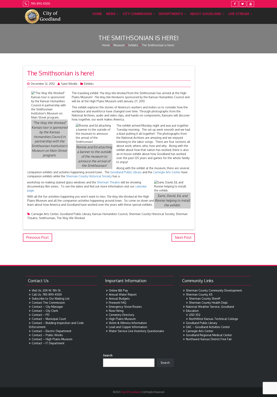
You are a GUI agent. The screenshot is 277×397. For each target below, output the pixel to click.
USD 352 (194, 314)
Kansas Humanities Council (110, 214)
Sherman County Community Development (214, 290)
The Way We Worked (71, 218)
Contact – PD (40, 314)
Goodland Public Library (126, 172)
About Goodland (205, 14)
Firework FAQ (117, 302)
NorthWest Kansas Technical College (213, 319)
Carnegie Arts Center (166, 172)
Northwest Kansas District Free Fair (209, 339)
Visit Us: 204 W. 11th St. (46, 290)
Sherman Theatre (109, 182)
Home (97, 14)
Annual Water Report (123, 294)
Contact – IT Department (48, 343)
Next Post (183, 237)
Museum (119, 45)
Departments (171, 14)
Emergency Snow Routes (125, 306)
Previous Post (37, 237)
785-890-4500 (40, 3)
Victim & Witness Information (128, 323)
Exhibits (133, 45)
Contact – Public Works (47, 335)
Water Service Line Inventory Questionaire (136, 331)
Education (192, 310)
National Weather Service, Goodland (210, 306)
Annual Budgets (119, 298)
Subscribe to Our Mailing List (51, 298)
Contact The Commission (48, 302)
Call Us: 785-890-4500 (47, 294)
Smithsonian (47, 218)
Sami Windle (69, 83)
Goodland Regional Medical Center (209, 335)
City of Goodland (130, 392)
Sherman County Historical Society (89, 176)
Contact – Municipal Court (49, 319)
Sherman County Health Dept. (208, 302)
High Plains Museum (122, 319)
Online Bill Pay (118, 290)
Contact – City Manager (47, 306)
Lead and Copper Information (128, 327)
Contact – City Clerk (45, 310)
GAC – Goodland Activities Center (208, 327)
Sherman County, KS (199, 294)
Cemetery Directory (121, 314)
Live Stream (238, 14)
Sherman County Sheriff (204, 298)
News (111, 14)
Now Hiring (116, 310)
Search (108, 355)
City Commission (137, 14)
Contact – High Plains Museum (52, 339)
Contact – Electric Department (51, 331)
